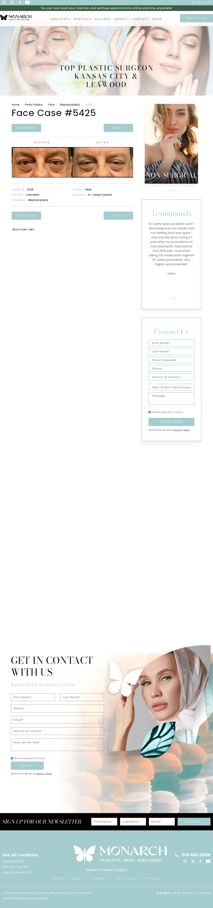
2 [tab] (168, 190)
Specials (83, 19)
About (121, 19)
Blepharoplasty (70, 105)
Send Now (171, 422)
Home (15, 105)
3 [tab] (170, 190)
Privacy (178, 430)
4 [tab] (173, 190)
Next (118, 127)
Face (51, 105)
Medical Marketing (14, 898)
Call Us (203, 2)
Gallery (103, 19)
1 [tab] (165, 190)
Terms (186, 430)
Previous (26, 127)
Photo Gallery (34, 105)
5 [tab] (175, 190)
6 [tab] (178, 190)
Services (60, 19)
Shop (157, 19)
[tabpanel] (171, 144)
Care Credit (126, 878)
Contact (140, 19)
